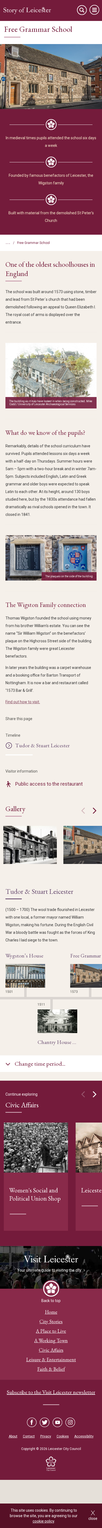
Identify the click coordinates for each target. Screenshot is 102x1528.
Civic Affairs (51, 1350)
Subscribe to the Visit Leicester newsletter (51, 1392)
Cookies (63, 1436)
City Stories (51, 1321)
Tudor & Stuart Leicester (42, 745)
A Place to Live (51, 1331)
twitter (45, 1422)
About (13, 1436)
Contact (29, 1436)
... (7, 241)
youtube (57, 1422)
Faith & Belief (51, 1369)
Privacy (45, 1436)
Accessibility (84, 1436)
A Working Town (51, 1340)
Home (51, 1312)
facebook (32, 1422)
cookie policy (43, 1521)
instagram (70, 1422)
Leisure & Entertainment (51, 1359)
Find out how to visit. (22, 702)
